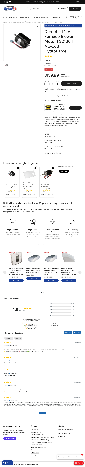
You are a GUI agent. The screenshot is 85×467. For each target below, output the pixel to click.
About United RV (36, 432)
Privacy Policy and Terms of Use (41, 442)
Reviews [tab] (9, 333)
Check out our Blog (37, 435)
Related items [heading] (43, 245)
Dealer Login (35, 452)
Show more (42, 413)
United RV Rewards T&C (38, 447)
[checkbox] (18, 338)
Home (5, 22)
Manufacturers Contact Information (42, 437)
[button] (46, 83)
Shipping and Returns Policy (40, 440)
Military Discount (36, 445)
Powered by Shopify (32, 464)
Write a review (76, 332)
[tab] (19, 333)
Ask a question (67, 332)
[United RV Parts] (10, 8)
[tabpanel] (42, 376)
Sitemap (33, 455)
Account (63, 8)
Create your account (37, 450)
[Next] (80, 272)
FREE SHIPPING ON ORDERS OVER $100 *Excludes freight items (42, 1)
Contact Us (34, 429)
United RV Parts (21, 464)
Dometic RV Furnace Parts (16, 22)
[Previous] (4, 272)
